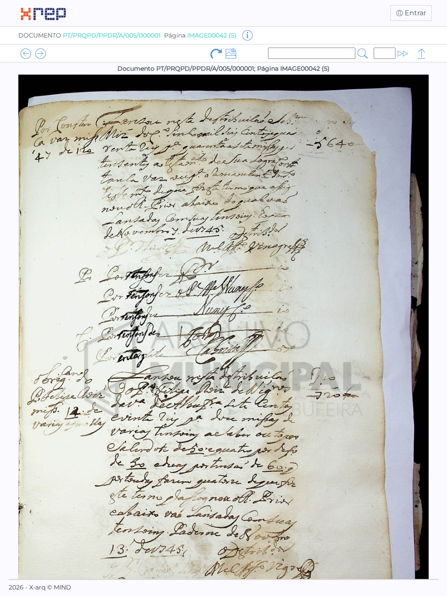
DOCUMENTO (89, 35)
